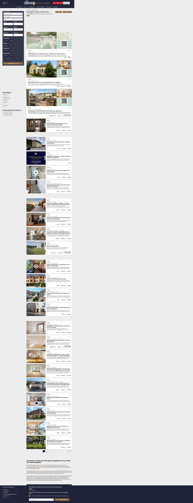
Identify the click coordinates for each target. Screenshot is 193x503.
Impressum (6, 491)
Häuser (25, 7)
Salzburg (5, 100)
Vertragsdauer (6, 38)
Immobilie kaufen (39, 471)
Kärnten (5, 95)
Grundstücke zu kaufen (8, 115)
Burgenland (6, 94)
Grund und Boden (41, 7)
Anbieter (5, 43)
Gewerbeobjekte (31, 7)
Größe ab (5, 27)
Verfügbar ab (6, 48)
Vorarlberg (6, 105)
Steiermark (6, 102)
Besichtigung (6, 53)
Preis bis (15, 21)
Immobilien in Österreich (42, 465)
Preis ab (5, 21)
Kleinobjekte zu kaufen (8, 112)
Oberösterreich (7, 99)
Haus (61, 465)
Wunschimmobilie (62, 479)
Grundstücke (37, 466)
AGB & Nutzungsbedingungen (10, 494)
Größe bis (15, 27)
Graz (60, 467)
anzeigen (13, 63)
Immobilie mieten (38, 475)
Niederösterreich (7, 97)
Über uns (6, 489)
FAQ (4, 497)
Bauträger (55, 7)
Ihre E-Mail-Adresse (32, 497)
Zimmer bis (15, 32)
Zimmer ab (6, 32)
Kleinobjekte (49, 7)
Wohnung (56, 465)
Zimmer (65, 465)
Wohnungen (19, 7)
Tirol (5, 103)
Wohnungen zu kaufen (8, 113)
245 (54, 451)
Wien (5, 106)
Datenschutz (6, 495)
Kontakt (5, 492)
